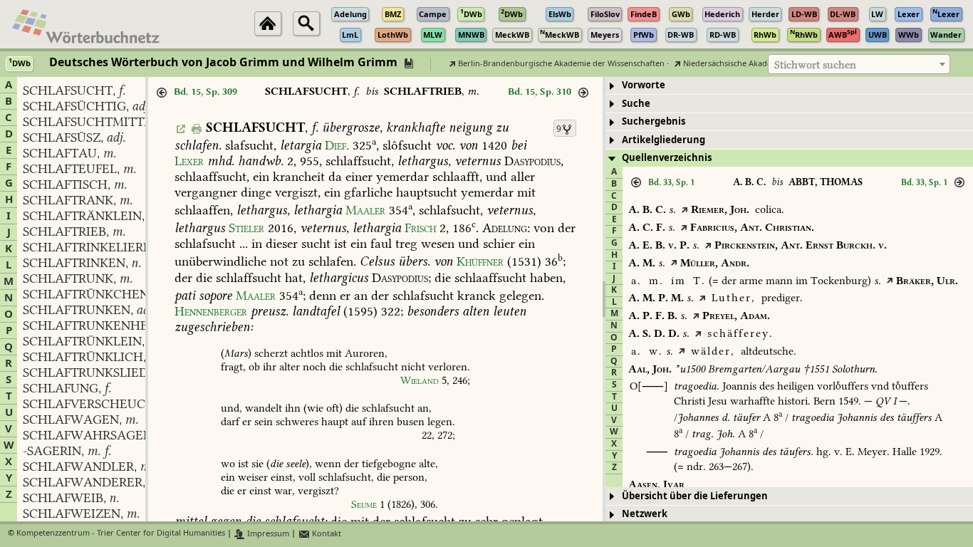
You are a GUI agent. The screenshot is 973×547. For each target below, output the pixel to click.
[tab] (789, 86)
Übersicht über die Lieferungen (695, 496)
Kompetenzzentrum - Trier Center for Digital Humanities (120, 533)
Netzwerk (644, 514)
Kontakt (325, 533)
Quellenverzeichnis (667, 158)
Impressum (267, 533)
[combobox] (859, 64)
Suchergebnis (653, 121)
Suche (636, 103)
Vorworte (643, 85)
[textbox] (859, 65)
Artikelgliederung (663, 140)
